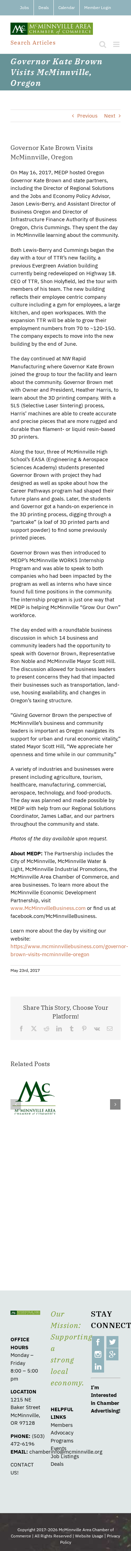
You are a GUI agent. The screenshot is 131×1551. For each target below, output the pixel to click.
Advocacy (62, 1432)
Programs (62, 1440)
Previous (87, 115)
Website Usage (89, 1535)
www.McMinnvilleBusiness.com (48, 908)
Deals (57, 1464)
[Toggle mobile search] (102, 44)
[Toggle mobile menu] (117, 44)
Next (109, 115)
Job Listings (65, 1456)
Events (58, 1448)
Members (62, 1425)
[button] (15, 1104)
